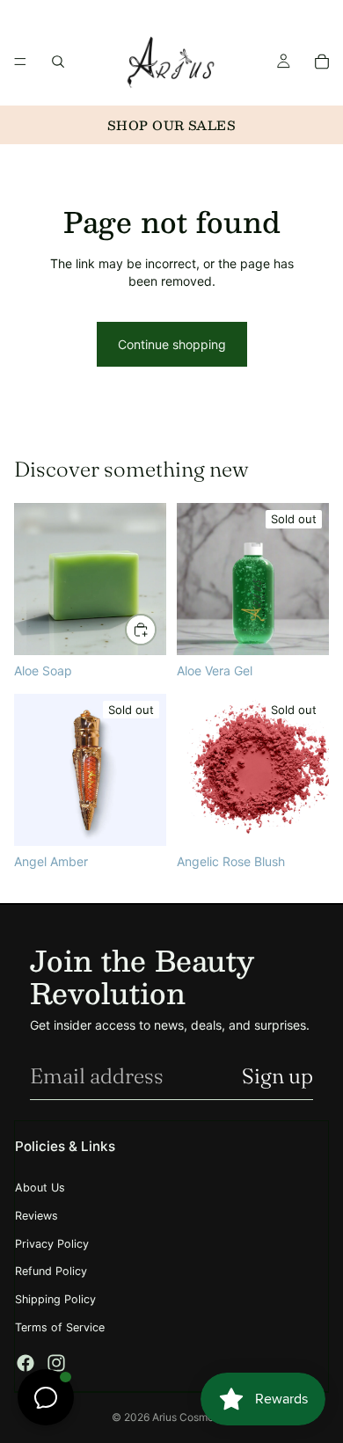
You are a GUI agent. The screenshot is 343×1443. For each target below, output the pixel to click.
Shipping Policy (55, 1299)
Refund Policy (51, 1271)
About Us (40, 1187)
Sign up (277, 1076)
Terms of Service (60, 1327)
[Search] (58, 61)
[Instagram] (56, 1363)
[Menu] (20, 61)
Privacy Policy (52, 1243)
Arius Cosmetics (191, 1417)
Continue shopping (172, 344)
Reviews (36, 1215)
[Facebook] (25, 1363)
